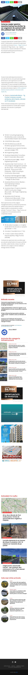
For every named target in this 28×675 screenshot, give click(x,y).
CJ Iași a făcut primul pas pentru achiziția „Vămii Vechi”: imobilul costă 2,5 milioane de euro (13, 315)
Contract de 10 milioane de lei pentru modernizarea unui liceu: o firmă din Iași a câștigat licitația (12, 320)
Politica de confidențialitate (14, 667)
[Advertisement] (14, 65)
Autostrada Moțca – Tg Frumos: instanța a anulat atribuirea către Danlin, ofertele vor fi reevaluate (15, 98)
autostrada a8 (18, 325)
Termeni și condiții (20, 665)
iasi (11, 326)
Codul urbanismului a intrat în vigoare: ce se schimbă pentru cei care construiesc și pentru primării (14, 309)
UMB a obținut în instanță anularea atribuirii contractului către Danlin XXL (13, 89)
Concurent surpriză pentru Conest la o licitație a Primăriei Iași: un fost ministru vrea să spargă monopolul (13, 304)
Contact (13, 665)
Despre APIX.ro (7, 665)
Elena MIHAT (13, 32)
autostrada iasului (5, 326)
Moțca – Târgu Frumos (19, 45)
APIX (17, 672)
